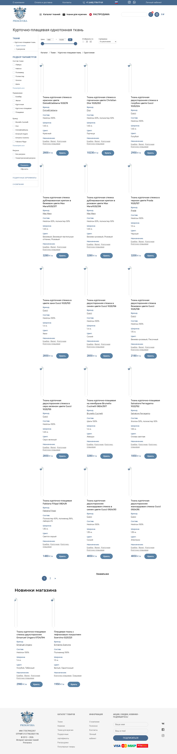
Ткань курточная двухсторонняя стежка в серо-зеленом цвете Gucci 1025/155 (57, 405)
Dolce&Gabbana (22, 130)
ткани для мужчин (76, 14)
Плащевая (20, 112)
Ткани (16, 38)
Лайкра (18, 65)
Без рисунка (20, 154)
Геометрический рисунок (26, 158)
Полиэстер (20, 76)
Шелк (18, 84)
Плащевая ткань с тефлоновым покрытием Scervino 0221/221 (67, 634)
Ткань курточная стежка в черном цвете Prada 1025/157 (145, 200)
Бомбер (19, 97)
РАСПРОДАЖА (101, 14)
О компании (18, 2)
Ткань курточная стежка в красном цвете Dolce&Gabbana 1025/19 (57, 100)
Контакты (66, 2)
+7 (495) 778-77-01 (94, 2)
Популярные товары (66, 747)
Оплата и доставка (43, 2)
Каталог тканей (51, 14)
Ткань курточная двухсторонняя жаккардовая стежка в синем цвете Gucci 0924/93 (101, 505)
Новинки (61, 726)
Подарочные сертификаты (24, 178)
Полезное (93, 726)
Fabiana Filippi (21, 142)
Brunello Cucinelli (22, 122)
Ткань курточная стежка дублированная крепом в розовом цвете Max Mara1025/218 (101, 202)
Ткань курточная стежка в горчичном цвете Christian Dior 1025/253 (101, 100)
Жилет (18, 101)
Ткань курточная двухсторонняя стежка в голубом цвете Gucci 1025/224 (144, 101)
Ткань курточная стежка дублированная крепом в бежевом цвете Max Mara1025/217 (57, 202)
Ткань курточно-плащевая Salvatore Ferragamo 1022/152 (145, 403)
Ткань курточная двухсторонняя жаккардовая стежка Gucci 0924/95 (146, 505)
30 (87, 41)
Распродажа (63, 743)
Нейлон (19, 69)
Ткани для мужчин (65, 730)
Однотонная (21, 46)
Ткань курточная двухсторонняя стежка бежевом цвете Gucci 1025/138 (143, 304)
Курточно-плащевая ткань (25, 42)
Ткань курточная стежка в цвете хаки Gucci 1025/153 (57, 301)
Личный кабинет (154, 2)
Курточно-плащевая (23, 108)
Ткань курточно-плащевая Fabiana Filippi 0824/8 (57, 502)
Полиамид (20, 72)
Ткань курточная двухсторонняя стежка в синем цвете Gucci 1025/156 (101, 303)
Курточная (20, 104)
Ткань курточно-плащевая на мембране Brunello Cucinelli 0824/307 (101, 403)
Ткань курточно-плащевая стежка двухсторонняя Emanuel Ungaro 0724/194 (31, 634)
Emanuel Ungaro (22, 134)
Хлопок (19, 80)
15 (83, 41)
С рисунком (20, 49)
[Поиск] (123, 14)
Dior (17, 126)
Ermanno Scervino (22, 138)
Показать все (102, 574)
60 (91, 41)
